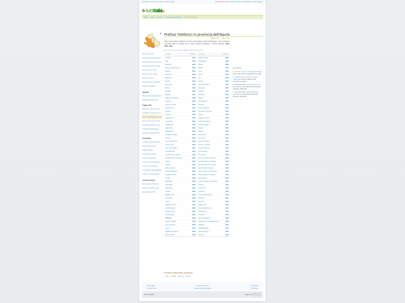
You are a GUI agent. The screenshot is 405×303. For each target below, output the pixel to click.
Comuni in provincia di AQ (151, 142)
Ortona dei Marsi (204, 84)
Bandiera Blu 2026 (221, 2)
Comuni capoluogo (149, 158)
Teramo (188, 276)
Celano (167, 161)
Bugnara (168, 94)
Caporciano (169, 128)
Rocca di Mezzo (204, 148)
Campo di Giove (170, 104)
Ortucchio (201, 88)
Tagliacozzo (202, 205)
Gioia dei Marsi (170, 208)
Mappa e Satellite (148, 86)
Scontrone (202, 188)
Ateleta (167, 71)
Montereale (202, 61)
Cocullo (167, 178)
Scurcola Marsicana (205, 195)
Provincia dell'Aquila (173, 17)
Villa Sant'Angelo (204, 218)
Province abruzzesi (149, 146)
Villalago (201, 225)
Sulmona (201, 201)
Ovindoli (201, 91)
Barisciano (168, 84)
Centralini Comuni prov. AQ (151, 113)
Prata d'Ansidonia (204, 121)
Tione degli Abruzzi (205, 208)
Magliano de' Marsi (171, 231)
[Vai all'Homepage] (154, 10)
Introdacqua (169, 215)
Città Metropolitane (149, 154)
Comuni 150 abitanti (150, 166)
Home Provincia (147, 54)
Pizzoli (200, 114)
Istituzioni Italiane (202, 286)
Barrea (167, 88)
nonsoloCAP (153, 2)
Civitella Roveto (170, 175)
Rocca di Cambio (204, 145)
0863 (194, 61)
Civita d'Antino (170, 168)
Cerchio (167, 165)
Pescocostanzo (204, 108)
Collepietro (169, 188)
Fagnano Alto (169, 195)
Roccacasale (202, 151)
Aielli (166, 61)
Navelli (200, 68)
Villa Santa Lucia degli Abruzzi (208, 221)
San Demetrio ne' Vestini (207, 165)
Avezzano (168, 74)
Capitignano (169, 124)
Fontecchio (169, 198)
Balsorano (168, 78)
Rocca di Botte (203, 141)
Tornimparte (202, 211)
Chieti (167, 276)
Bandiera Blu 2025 (148, 192)
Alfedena (168, 64)
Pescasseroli (202, 101)
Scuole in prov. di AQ (149, 70)
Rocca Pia (201, 138)
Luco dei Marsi (170, 225)
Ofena (200, 74)
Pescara (181, 276)
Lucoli (167, 228)
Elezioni (239, 2)
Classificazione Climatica (151, 82)
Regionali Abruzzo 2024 (150, 100)
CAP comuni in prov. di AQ (151, 121)
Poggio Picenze (203, 118)
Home (146, 17)
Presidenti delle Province (151, 125)
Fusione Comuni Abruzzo (151, 133)
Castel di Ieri (169, 145)
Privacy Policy (151, 288)
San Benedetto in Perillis (207, 161)
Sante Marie (202, 178)
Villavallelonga (203, 228)
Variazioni (232, 2)
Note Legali (151, 286)
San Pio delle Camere (205, 168)
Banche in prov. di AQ (149, 74)
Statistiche (246, 2)
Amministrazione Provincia (151, 62)
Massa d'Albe (169, 235)
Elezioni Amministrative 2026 (151, 96)
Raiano (200, 131)
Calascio (168, 101)
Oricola (200, 81)
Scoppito (201, 191)
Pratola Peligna (203, 124)
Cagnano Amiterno (171, 98)
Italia (152, 17)
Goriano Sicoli (170, 211)
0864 (194, 58)
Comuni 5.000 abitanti (150, 174)
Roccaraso (202, 155)
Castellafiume (170, 151)
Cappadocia (169, 131)
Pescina (201, 104)
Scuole (253, 2)
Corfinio (168, 191)
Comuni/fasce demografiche (151, 170)
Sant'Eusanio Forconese (206, 175)
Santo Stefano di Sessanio (207, 181)
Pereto (200, 98)
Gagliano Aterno (170, 205)
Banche (259, 2)
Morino (200, 64)
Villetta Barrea (203, 231)
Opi (199, 78)
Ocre (200, 71)
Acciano (168, 58)
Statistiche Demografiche (151, 58)
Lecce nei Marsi (170, 221)
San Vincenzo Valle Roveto (207, 171)
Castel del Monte (171, 141)
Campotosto (169, 108)
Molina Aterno (203, 58)
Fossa (167, 201)
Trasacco (201, 215)
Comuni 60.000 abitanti (151, 162)
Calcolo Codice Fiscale (166, 2)
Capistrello (169, 121)
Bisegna (168, 91)
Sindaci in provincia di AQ (151, 109)
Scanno (201, 185)
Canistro (168, 111)
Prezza (200, 128)
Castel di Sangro (171, 148)
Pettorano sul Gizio (205, 111)
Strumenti (254, 286)
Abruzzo (160, 17)
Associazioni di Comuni (150, 184)
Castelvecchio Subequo (173, 158)
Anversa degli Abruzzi (172, 68)
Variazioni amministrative (202, 288)
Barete (167, 81)
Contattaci (254, 288)
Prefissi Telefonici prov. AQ (151, 117)
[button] (254, 294)
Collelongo (169, 185)
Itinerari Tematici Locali (150, 188)
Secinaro (201, 198)
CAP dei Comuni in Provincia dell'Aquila (247, 72)
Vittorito (201, 235)
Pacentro (201, 94)
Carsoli (167, 138)
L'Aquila (173, 276)
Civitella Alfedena (171, 171)
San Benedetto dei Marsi (207, 158)
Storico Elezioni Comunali (151, 66)
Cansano (168, 114)
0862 (194, 81)
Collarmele (169, 181)
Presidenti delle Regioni (150, 129)
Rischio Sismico (147, 78)
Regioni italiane (147, 150)
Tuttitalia (145, 2)
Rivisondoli (202, 134)
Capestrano (169, 118)
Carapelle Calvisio (171, 134)
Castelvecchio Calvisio (173, 155)
